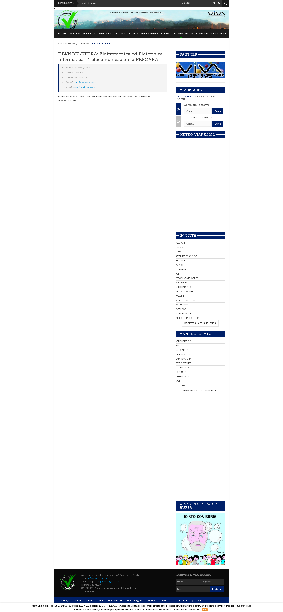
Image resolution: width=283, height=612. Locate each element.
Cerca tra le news (196, 105)
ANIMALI (179, 345)
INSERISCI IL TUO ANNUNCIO (200, 390)
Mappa (201, 600)
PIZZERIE (179, 265)
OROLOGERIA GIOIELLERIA (187, 318)
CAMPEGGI (180, 251)
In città (188, 235)
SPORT (179, 380)
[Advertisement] (200, 206)
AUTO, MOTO (182, 350)
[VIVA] (200, 70)
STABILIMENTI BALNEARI (187, 256)
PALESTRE (180, 295)
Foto (120, 33)
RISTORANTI (181, 269)
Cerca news (184, 97)
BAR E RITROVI (182, 282)
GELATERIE (180, 260)
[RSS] (219, 3)
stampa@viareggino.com (107, 581)
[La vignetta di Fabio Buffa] (200, 539)
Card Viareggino (206, 97)
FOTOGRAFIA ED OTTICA (187, 278)
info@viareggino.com (98, 578)
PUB (177, 273)
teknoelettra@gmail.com (84, 87)
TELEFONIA (181, 385)
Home (62, 33)
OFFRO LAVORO (183, 376)
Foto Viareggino (134, 600)
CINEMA (179, 247)
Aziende (181, 33)
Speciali (105, 33)
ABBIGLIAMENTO (183, 287)
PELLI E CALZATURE (184, 291)
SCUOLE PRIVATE (183, 313)
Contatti (219, 33)
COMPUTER (181, 372)
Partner (188, 54)
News (75, 33)
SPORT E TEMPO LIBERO (186, 300)
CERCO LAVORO (183, 367)
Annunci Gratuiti (198, 334)
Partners (149, 33)
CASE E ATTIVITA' (183, 363)
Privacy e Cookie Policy (182, 600)
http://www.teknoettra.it (85, 82)
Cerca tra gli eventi (198, 117)
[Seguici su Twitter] (214, 3)
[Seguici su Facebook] (210, 3)
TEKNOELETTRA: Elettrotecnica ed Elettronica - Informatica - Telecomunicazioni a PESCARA (112, 57)
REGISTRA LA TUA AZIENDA (200, 323)
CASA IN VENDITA (183, 358)
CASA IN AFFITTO (183, 354)
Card (165, 33)
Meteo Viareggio (197, 134)
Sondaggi (199, 33)
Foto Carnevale (115, 600)
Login (181, 99)
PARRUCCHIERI (182, 304)
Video (133, 33)
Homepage (64, 600)
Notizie (78, 600)
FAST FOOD (181, 309)
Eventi (89, 33)
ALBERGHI (180, 242)
